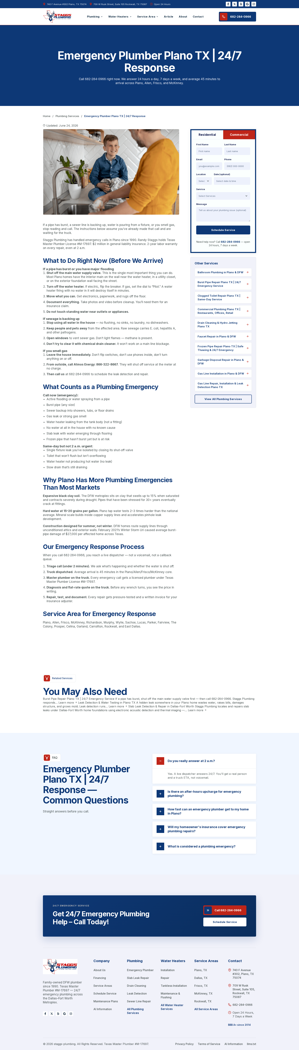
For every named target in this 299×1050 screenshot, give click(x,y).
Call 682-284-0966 (228, 910)
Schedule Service (223, 230)
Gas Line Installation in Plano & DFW (221, 373)
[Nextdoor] (234, 4)
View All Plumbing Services (223, 399)
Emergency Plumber (140, 970)
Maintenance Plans (105, 1001)
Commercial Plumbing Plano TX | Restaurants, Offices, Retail (219, 311)
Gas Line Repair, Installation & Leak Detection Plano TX (220, 385)
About (183, 16)
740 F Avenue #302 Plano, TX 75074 (67, 4)
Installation (168, 970)
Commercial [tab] (239, 134)
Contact (198, 16)
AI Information (102, 1009)
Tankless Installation (174, 985)
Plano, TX (200, 970)
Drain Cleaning (136, 985)
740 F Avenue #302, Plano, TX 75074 (243, 973)
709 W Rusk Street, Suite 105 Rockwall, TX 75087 (120, 4)
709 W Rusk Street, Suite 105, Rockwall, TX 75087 (244, 991)
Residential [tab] (207, 134)
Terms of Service (209, 1044)
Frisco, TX (201, 985)
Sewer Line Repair (139, 1001)
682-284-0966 (240, 16)
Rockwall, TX (202, 1001)
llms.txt (251, 1044)
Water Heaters (118, 16)
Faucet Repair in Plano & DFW (217, 336)
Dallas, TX (200, 978)
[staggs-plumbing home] (60, 969)
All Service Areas (206, 1009)
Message (201, 204)
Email (199, 159)
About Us (99, 970)
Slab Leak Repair (138, 978)
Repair (165, 978)
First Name (202, 144)
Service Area (146, 16)
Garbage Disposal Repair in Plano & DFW (221, 361)
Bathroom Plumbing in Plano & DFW (220, 272)
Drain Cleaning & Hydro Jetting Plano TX (217, 324)
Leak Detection (137, 993)
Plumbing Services (67, 116)
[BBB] (247, 4)
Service (200, 189)
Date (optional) (222, 174)
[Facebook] (228, 4)
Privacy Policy (184, 1044)
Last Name (230, 144)
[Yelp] (241, 4)
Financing (99, 978)
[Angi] (253, 4)
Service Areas (102, 985)
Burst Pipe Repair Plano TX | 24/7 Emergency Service (219, 284)
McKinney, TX (203, 993)
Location (201, 174)
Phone (227, 159)
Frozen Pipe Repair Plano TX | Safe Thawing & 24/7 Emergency (220, 348)
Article (168, 16)
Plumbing (93, 16)
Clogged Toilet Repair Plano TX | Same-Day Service (219, 297)
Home (46, 116)
